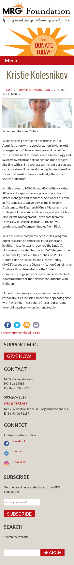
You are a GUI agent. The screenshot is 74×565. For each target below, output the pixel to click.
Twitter (18, 451)
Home (9, 89)
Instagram (19, 461)
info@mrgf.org (16, 403)
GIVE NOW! (20, 356)
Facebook (19, 441)
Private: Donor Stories (35, 89)
